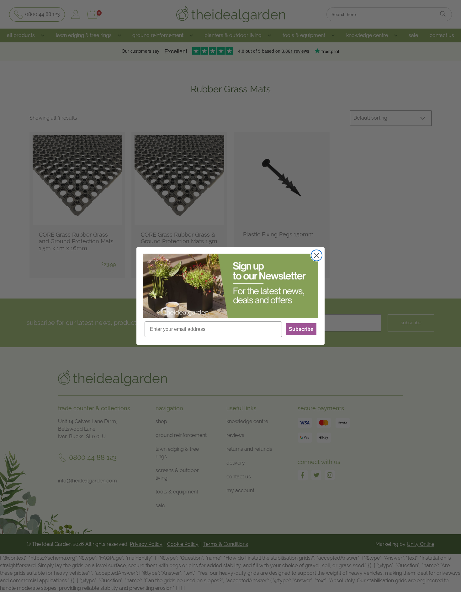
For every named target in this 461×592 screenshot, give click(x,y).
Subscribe (301, 329)
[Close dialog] (316, 255)
